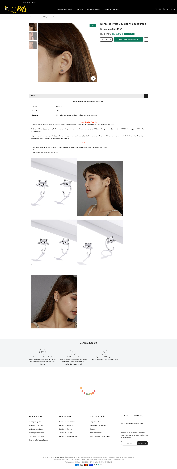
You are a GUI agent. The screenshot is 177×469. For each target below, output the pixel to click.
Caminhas (80, 9)
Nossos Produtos (96, 433)
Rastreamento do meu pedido (100, 436)
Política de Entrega (65, 429)
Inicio (30, 17)
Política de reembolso (66, 425)
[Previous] (41, 52)
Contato (92, 429)
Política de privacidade (67, 422)
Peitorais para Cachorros (111, 9)
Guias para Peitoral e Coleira (38, 440)
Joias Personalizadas (93, 9)
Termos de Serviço (65, 433)
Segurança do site (96, 422)
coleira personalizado (36, 429)
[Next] (94, 52)
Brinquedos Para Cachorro (65, 9)
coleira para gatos (35, 422)
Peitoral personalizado (36, 433)
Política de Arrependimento (68, 436)
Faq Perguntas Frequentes (99, 425)
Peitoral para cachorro (36, 436)
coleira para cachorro (36, 425)
